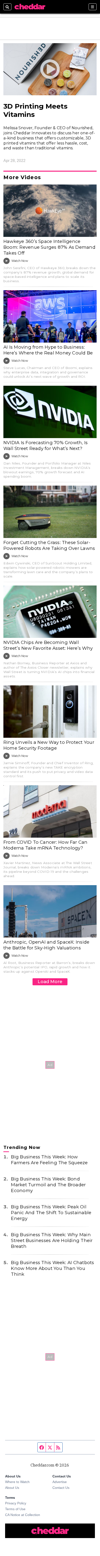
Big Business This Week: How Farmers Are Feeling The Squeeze (49, 1159)
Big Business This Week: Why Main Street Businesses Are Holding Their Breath (51, 1240)
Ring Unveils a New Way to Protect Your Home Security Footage (48, 745)
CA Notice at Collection (22, 1515)
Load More (50, 981)
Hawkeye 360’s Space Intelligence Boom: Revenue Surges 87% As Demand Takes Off (49, 247)
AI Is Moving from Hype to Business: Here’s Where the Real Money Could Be (48, 350)
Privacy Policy (15, 1503)
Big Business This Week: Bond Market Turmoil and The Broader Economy (48, 1184)
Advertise (59, 1482)
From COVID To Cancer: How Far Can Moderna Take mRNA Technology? (45, 845)
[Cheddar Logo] (29, 7)
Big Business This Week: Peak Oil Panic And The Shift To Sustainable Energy (51, 1212)
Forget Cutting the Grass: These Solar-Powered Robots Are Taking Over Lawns (49, 545)
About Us (12, 1488)
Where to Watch (17, 1482)
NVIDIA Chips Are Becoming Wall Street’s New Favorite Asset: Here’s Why (48, 645)
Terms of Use (15, 1509)
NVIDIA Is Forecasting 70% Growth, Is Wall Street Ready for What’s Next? (45, 445)
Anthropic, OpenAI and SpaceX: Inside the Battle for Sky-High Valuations (46, 945)
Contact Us (60, 1488)
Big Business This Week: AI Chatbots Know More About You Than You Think (52, 1268)
